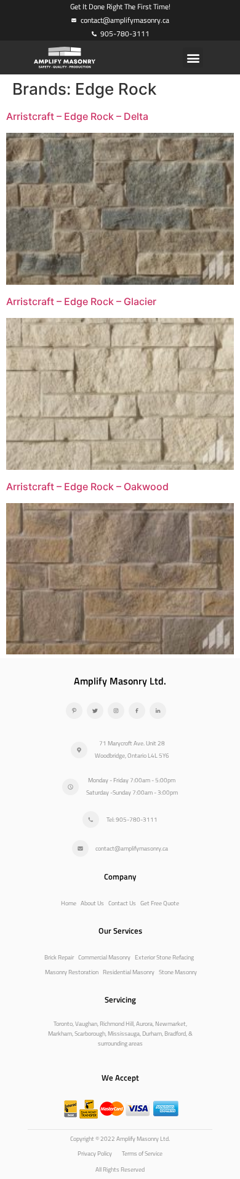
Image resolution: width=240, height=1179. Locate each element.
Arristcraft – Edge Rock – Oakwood (87, 486)
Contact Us (122, 903)
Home (68, 903)
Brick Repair (59, 957)
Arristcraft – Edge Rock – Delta (77, 116)
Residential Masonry (128, 972)
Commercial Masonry (104, 957)
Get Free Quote (159, 903)
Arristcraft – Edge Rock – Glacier (81, 301)
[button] (193, 57)
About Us (92, 903)
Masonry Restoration (71, 972)
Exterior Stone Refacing (164, 957)
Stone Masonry (178, 972)
